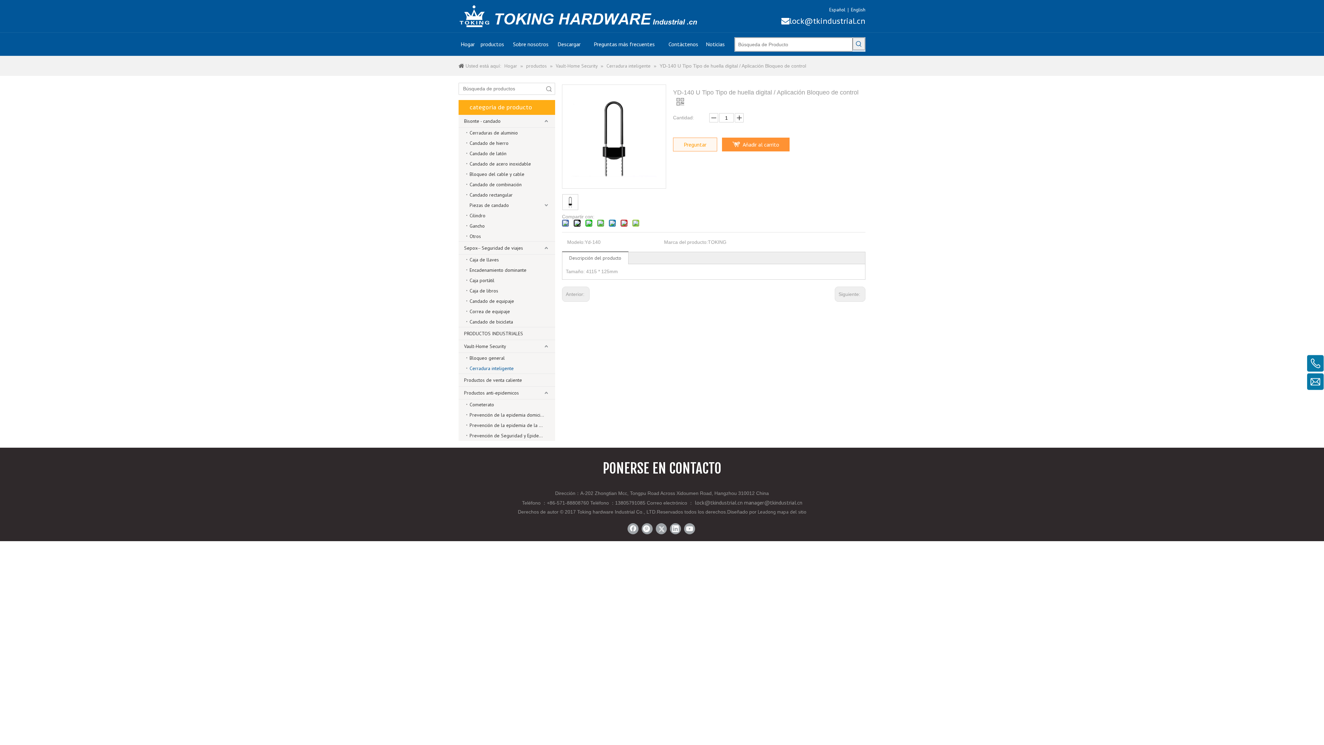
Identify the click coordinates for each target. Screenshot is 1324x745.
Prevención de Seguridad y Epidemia (508, 436)
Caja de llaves (484, 260)
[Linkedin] (675, 528)
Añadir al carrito (761, 144)
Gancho (477, 226)
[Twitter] (661, 528)
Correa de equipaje (490, 311)
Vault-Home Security (485, 346)
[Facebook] (633, 528)
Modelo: (576, 242)
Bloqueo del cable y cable (497, 174)
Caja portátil (482, 280)
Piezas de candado (489, 205)
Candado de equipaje (492, 301)
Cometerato (482, 404)
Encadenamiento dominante (498, 270)
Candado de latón (488, 153)
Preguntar (695, 144)
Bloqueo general (487, 358)
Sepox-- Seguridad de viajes (493, 248)
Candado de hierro (489, 143)
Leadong (767, 512)
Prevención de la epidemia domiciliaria (510, 415)
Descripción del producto (595, 258)
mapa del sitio (791, 512)
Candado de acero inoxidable (500, 164)
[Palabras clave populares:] (859, 44)
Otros (475, 236)
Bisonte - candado (482, 121)
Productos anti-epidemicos (491, 393)
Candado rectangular (491, 195)
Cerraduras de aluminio (494, 133)
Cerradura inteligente (492, 368)
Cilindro (477, 215)
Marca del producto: (686, 242)
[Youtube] (689, 528)
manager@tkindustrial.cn (773, 502)
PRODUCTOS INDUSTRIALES (493, 333)
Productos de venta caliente (493, 380)
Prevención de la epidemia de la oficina (511, 425)
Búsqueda (549, 89)
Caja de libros (484, 291)
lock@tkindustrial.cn (823, 21)
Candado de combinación (496, 184)
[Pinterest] (647, 528)
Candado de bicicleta (491, 322)
